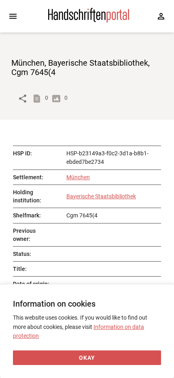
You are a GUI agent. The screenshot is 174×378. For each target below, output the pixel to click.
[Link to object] (23, 98)
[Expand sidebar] (13, 16)
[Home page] (88, 20)
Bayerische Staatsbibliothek (101, 196)
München (78, 177)
